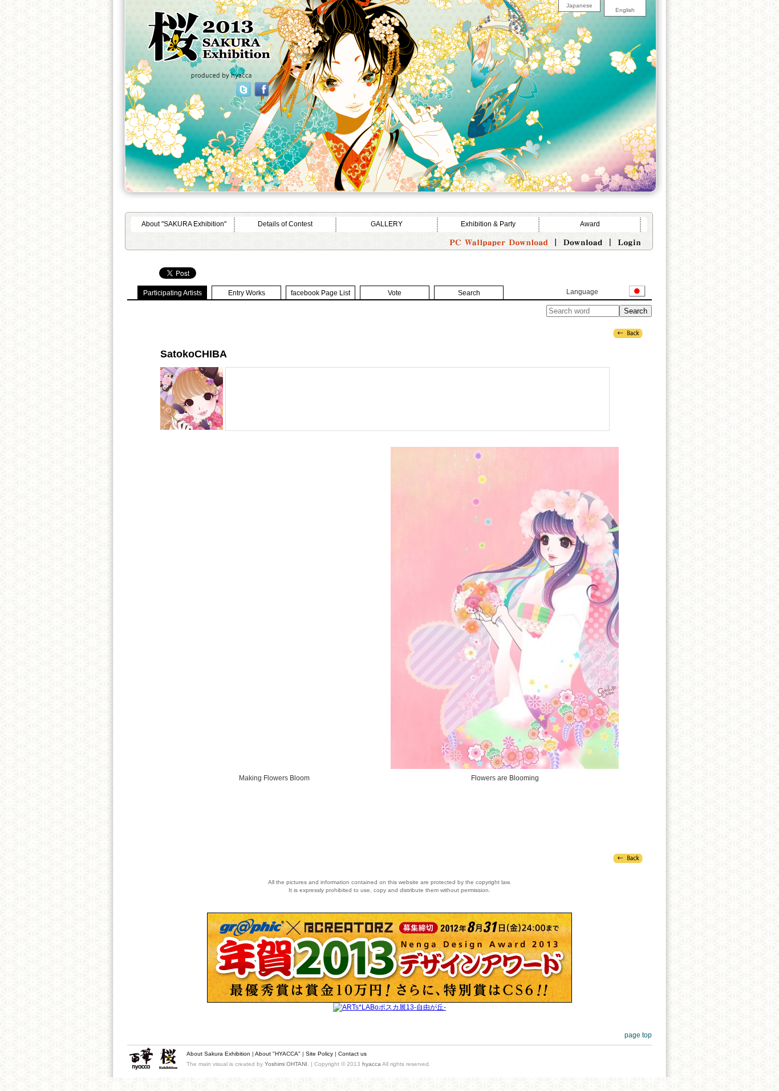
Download (583, 240)
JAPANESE (637, 291)
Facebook (261, 88)
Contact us (352, 1054)
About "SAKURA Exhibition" (183, 224)
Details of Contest (285, 224)
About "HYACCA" (278, 1054)
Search (469, 293)
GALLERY (387, 224)
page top (638, 1035)
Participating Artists (172, 293)
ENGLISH (614, 291)
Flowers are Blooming (505, 608)
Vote (394, 293)
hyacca (141, 1059)
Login (628, 240)
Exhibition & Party (488, 224)
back (628, 333)
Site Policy (319, 1054)
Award (590, 224)
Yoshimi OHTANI (286, 1064)
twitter (243, 88)
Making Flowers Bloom (274, 608)
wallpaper (498, 240)
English (625, 10)
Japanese (579, 5)
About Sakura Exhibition (218, 1054)
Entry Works (246, 293)
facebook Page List (320, 293)
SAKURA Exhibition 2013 (189, 36)
